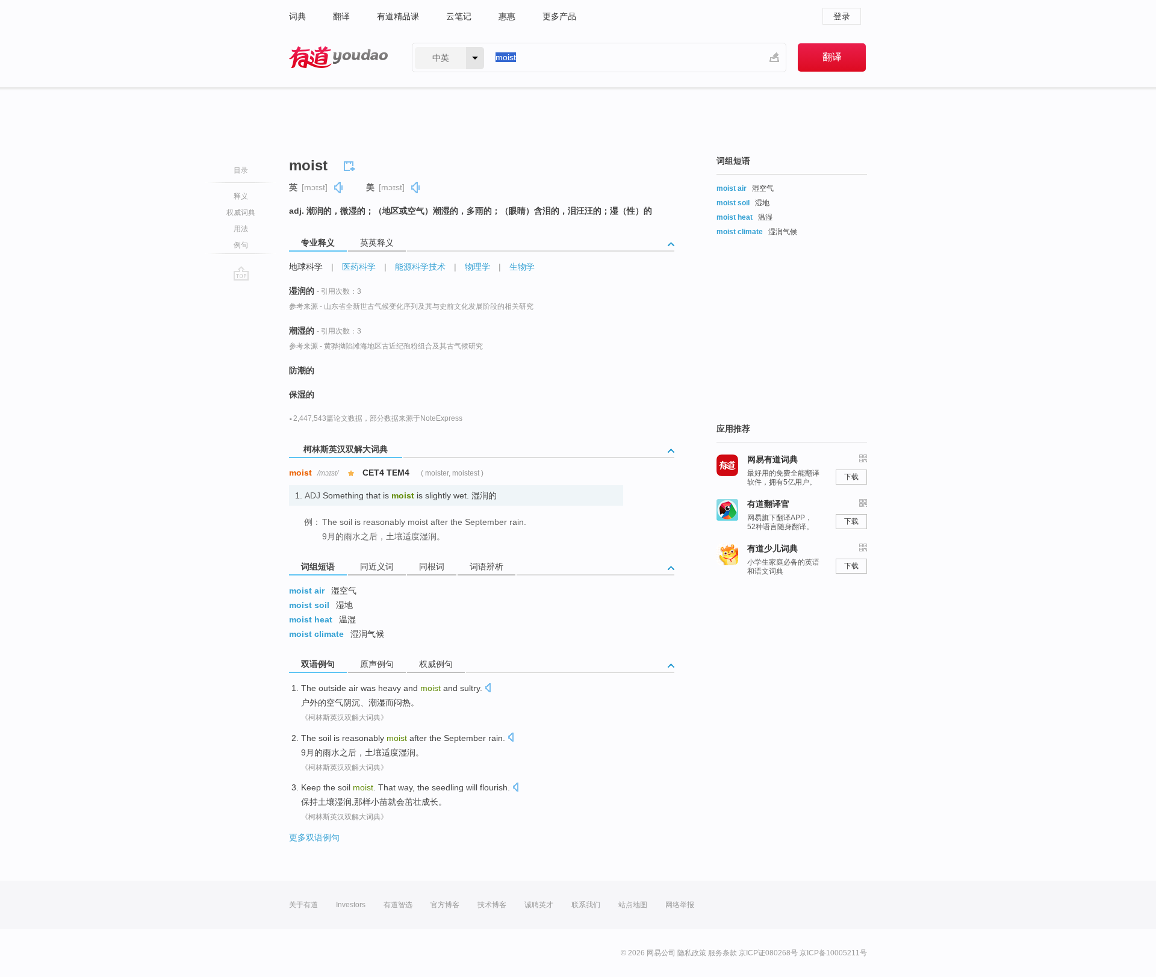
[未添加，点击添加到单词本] (351, 164)
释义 (241, 196)
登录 (841, 16)
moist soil (309, 605)
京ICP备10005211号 (833, 953)
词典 (297, 16)
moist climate (316, 634)
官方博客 (444, 905)
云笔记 (458, 16)
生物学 (522, 266)
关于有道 (303, 905)
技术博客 (491, 905)
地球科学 (306, 266)
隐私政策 (691, 953)
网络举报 (679, 905)
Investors (350, 905)
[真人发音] (339, 187)
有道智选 (398, 905)
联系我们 (585, 905)
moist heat (310, 619)
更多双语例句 (314, 837)
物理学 (477, 266)
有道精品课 (398, 16)
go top (241, 273)
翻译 (341, 16)
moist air (307, 590)
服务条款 (722, 953)
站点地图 (632, 905)
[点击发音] (488, 689)
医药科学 (359, 266)
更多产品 (559, 16)
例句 (241, 245)
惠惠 (507, 16)
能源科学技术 (420, 266)
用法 (241, 229)
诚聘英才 (538, 905)
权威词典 (240, 212)
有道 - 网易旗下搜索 (338, 57)
